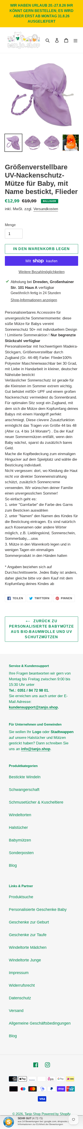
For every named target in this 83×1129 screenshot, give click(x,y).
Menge (10, 225)
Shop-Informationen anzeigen (34, 300)
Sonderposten (21, 853)
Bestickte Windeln (25, 777)
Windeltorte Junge (25, 960)
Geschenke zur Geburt (29, 922)
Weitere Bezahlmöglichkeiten (42, 272)
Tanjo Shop (33, 1114)
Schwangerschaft (24, 789)
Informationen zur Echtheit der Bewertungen (40, 1124)
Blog (13, 865)
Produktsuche (21, 897)
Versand (16, 1010)
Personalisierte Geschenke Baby (38, 909)
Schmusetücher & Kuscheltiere (36, 802)
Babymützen (20, 840)
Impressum (19, 973)
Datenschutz (20, 998)
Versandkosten (45, 209)
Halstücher (18, 827)
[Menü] (75, 40)
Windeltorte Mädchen (27, 947)
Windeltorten (20, 815)
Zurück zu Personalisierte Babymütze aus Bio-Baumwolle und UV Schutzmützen (41, 629)
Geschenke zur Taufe (27, 935)
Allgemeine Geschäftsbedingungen (40, 1023)
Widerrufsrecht (22, 985)
